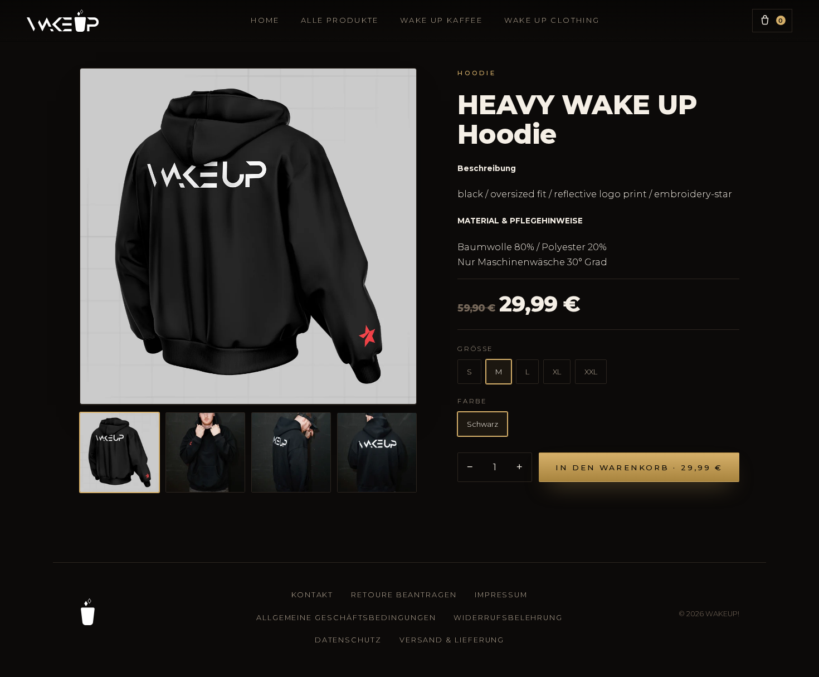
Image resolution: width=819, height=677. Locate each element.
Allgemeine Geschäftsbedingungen (346, 617)
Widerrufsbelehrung (508, 617)
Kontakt (312, 595)
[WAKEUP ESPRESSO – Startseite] (63, 20)
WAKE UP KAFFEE (441, 20)
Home (265, 20)
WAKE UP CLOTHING (552, 20)
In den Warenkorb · (639, 467)
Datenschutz (348, 640)
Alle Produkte (340, 20)
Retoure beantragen (404, 595)
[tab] (119, 452)
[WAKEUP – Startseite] (87, 611)
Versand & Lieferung (451, 640)
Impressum (501, 595)
